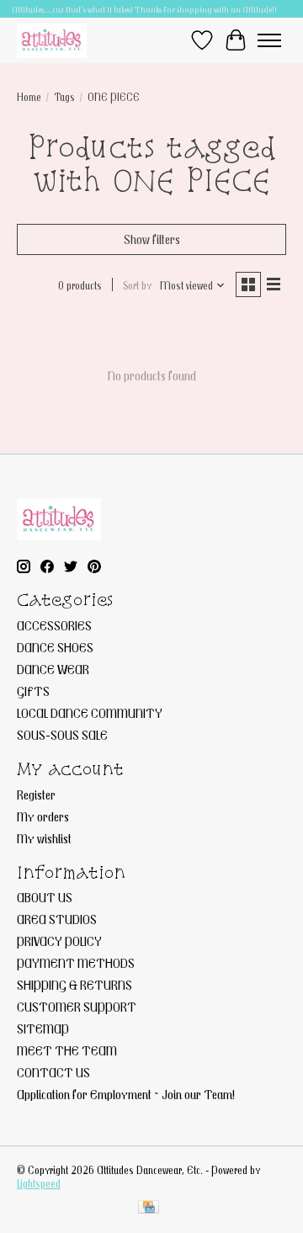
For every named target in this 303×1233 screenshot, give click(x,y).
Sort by (137, 285)
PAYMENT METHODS (76, 962)
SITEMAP (43, 1028)
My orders (43, 816)
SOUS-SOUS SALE (62, 734)
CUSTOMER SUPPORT (76, 1006)
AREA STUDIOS (57, 919)
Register (36, 794)
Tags (64, 97)
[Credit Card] (148, 1208)
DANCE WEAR (53, 669)
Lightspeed (39, 1183)
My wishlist (44, 838)
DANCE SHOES (55, 647)
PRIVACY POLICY (59, 941)
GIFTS (33, 691)
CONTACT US (53, 1072)
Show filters (152, 239)
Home (29, 97)
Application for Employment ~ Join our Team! (126, 1094)
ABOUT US (44, 897)
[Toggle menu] (269, 40)
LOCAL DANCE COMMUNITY (89, 712)
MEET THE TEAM (67, 1050)
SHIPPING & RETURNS (74, 984)
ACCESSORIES (54, 625)
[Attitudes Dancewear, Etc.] (52, 40)
